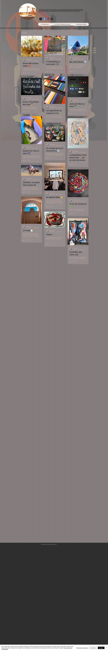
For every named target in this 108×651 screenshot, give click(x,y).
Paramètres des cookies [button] (82, 648)
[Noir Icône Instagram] (51, 19)
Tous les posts (24, 32)
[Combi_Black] (48, 19)
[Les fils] (40, 19)
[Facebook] (44, 19)
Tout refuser (93, 648)
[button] (86, 33)
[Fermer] (106, 648)
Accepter (101, 648)
